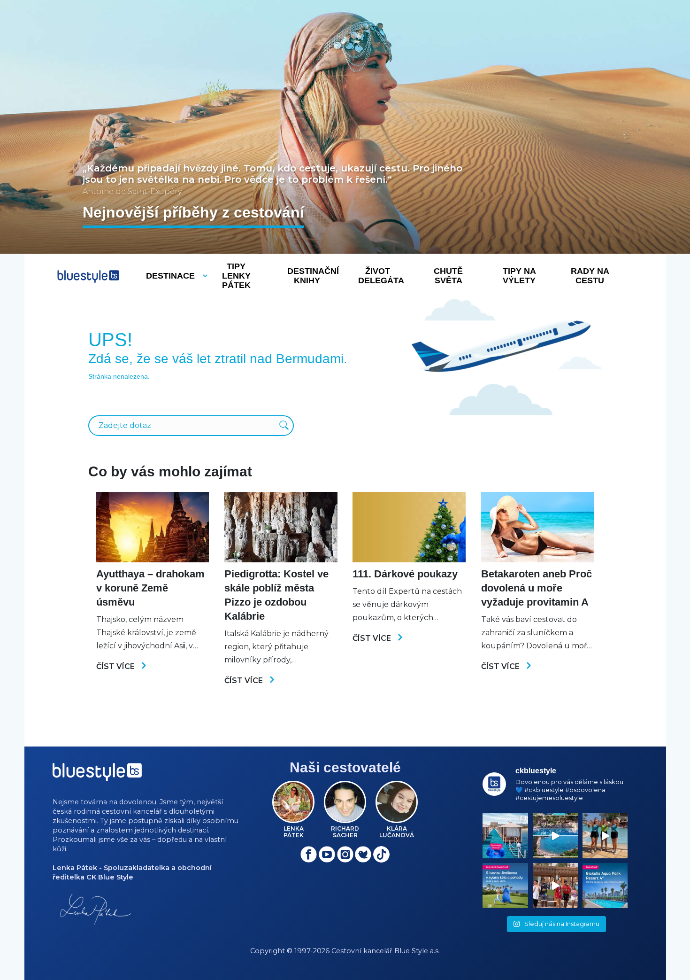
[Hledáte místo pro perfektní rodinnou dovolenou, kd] (605, 885)
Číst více (116, 666)
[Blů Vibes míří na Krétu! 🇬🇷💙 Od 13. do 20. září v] (505, 885)
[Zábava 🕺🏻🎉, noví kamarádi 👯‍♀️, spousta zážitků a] (555, 885)
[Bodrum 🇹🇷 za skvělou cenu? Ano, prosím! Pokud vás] (555, 835)
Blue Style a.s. (417, 951)
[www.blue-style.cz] (97, 775)
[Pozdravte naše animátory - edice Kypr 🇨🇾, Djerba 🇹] (605, 835)
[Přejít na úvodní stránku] (88, 276)
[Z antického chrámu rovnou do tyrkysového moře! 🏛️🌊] (505, 835)
